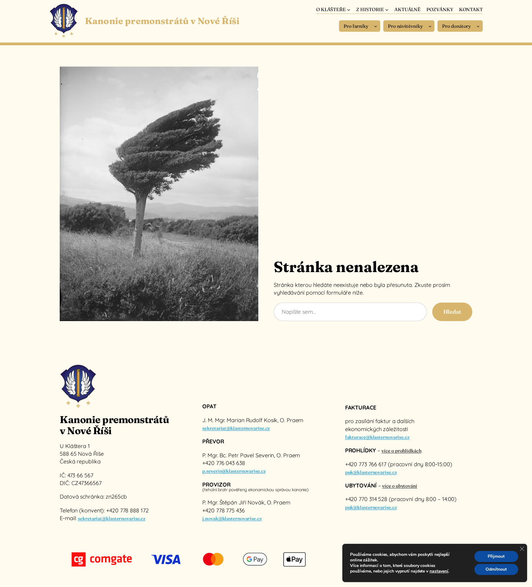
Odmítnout (496, 569)
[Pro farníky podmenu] (375, 26)
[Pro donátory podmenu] (478, 26)
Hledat (452, 311)
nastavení (438, 571)
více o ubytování (399, 486)
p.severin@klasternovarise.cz (233, 471)
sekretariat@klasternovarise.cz (111, 518)
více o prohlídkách (401, 451)
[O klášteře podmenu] (348, 9)
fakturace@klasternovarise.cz (377, 437)
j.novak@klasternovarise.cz (231, 518)
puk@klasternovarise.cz (371, 472)
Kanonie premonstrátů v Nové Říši (162, 20)
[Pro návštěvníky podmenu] (430, 26)
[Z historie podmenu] (387, 9)
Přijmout (496, 556)
